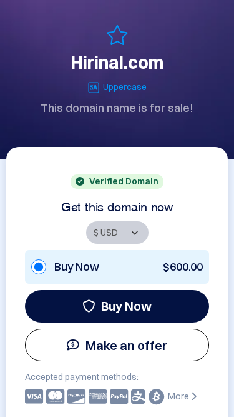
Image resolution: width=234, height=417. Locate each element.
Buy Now (126, 306)
